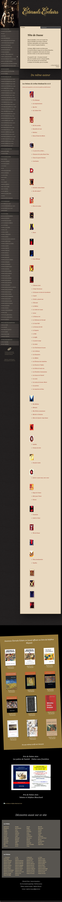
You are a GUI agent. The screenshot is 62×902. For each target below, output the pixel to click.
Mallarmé (6, 838)
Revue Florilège (5, 319)
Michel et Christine (38, 414)
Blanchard (40, 828)
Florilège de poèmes (6, 31)
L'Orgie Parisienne (37, 289)
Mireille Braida (5, 172)
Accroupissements (37, 103)
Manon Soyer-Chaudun (7, 198)
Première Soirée (37, 463)
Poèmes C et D (30, 862)
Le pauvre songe (37, 341)
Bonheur (35, 132)
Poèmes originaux (5, 264)
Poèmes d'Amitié (5, 248)
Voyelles (35, 563)
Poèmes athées (4, 236)
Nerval (39, 839)
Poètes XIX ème (30, 873)
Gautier (40, 833)
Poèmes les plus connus (7, 259)
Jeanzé (5, 836)
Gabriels (17, 833)
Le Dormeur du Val (37, 327)
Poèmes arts (30, 860)
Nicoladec (6, 841)
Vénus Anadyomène (38, 559)
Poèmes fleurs (41, 865)
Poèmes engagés (5, 257)
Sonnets (17, 875)
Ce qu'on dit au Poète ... (39, 151)
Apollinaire (6, 826)
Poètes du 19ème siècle (6, 314)
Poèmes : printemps (6, 234)
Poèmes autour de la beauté (8, 239)
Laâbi (16, 836)
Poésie (23, 27)
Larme (34, 313)
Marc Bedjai (4, 159)
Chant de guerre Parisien (39, 158)
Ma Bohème (36, 404)
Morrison (6, 839)
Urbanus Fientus (5, 336)
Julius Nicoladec (5, 163)
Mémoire (35, 407)
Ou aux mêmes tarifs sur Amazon (33, 744)
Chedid (40, 830)
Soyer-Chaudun (30, 844)
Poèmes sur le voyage (6, 294)
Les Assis (35, 344)
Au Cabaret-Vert (37, 110)
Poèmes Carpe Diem (5, 241)
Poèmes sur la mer (5, 275)
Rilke (16, 842)
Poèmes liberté (18, 867)
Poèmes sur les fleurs (6, 301)
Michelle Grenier (5, 161)
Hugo (39, 834)
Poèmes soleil (18, 870)
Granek (5, 834)
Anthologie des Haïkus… (7, 216)
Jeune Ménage (36, 259)
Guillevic (29, 834)
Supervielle (40, 844)
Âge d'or (35, 107)
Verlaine (6, 846)
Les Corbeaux (36, 351)
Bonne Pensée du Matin (39, 136)
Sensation (35, 514)
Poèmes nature (7, 868)
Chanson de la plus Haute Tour (41, 154)
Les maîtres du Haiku (6, 220)
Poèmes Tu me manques (6, 310)
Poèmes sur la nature (6, 282)
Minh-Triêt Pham (5, 186)
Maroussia (4, 177)
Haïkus (17, 859)
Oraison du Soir (37, 448)
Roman (34, 499)
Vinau (28, 846)
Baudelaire (6, 828)
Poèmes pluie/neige (43, 868)
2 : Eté (16, 857)
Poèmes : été (4, 229)
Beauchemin (18, 828)
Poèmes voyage (7, 873)
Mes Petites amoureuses (39, 411)
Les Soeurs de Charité (38, 375)
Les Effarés (35, 358)
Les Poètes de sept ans (38, 368)
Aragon (17, 826)
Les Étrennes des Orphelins (40, 361)
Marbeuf (17, 838)
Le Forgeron (36, 330)
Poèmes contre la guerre (7, 243)
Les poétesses (4, 225)
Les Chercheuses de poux (39, 347)
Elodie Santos (4, 191)
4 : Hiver (40, 857)
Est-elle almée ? (37, 191)
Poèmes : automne (5, 227)
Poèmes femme (30, 865)
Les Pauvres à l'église (38, 365)
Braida (5, 830)
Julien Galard (4, 331)
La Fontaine (29, 836)
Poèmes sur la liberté (6, 273)
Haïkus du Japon (5, 218)
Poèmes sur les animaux (7, 296)
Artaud (28, 826)
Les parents (36, 385)
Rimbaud (29, 842)
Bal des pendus (37, 125)
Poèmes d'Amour (5, 250)
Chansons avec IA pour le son (8, 65)
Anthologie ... (7, 859)
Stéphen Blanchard (6, 170)
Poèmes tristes (5, 308)
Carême (28, 830)
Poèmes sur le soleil (6, 292)
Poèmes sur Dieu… (5, 269)
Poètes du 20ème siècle (6, 317)
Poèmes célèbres (42, 862)
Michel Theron (4, 344)
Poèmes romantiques (6, 266)
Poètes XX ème (42, 873)
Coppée (5, 831)
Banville (40, 826)
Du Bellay (29, 831)
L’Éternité (35, 302)
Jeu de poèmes (4, 73)
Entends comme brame (38, 187)
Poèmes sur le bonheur (7, 289)
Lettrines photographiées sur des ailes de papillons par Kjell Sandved (36, 87)
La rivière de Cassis (38, 309)
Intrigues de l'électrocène (7, 71)
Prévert (28, 841)
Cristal (3, 179)
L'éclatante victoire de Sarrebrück (41, 292)
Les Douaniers (36, 354)
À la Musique (36, 100)
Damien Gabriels (5, 184)
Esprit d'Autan (4, 342)
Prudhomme (41, 841)
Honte (34, 232)
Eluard (39, 831)
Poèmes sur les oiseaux (7, 303)
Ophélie (35, 444)
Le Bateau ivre (36, 316)
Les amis (35, 379)
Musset (28, 839)
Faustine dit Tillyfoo (6, 329)
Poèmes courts (5, 246)
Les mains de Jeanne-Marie (40, 382)
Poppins (17, 841)
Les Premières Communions (40, 372)
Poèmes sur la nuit (5, 285)
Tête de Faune (36, 533)
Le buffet (35, 337)
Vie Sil (2, 168)
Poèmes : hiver (4, 232)
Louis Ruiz (3, 166)
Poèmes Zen (4, 312)
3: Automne (29, 857)
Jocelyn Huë (4, 327)
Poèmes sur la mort (6, 280)
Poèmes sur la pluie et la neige (8, 287)
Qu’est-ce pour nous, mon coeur (41, 478)
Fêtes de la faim (37, 206)
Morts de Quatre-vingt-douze (40, 418)
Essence (3, 195)
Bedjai (28, 828)
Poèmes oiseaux (19, 868)
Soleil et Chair (36, 518)
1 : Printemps (7, 857)
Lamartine (40, 836)
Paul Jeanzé (4, 182)
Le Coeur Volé (36, 323)
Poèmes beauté (7, 862)
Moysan (17, 839)
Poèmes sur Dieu (31, 870)
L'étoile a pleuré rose (38, 299)
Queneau (6, 842)
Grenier (17, 834)
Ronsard (40, 842)
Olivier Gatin (4, 175)
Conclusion (36, 161)
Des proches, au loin (6, 76)
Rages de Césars (37, 493)
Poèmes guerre (7, 867)
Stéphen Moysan (5, 29)
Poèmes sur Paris (5, 305)
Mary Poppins (4, 189)
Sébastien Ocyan (5, 334)
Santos (16, 844)
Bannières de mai (37, 129)
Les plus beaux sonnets (7, 223)
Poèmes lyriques (5, 262)
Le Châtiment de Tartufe (39, 320)
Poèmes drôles (5, 252)
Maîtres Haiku (41, 859)
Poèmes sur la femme (6, 271)
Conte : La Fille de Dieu (6, 56)
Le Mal (34, 334)
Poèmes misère (42, 867)
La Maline (35, 306)
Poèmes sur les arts (6, 298)
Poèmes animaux (19, 860)
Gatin (28, 833)
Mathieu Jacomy (5, 69)
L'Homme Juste (37, 285)
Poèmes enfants (5, 255)
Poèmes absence (8, 860)
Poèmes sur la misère (6, 278)
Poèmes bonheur (19, 862)
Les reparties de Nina (38, 389)
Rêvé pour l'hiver (37, 496)
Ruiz (5, 844)
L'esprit (35, 296)
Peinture (44, 27)
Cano (16, 830)
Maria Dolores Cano (6, 193)
